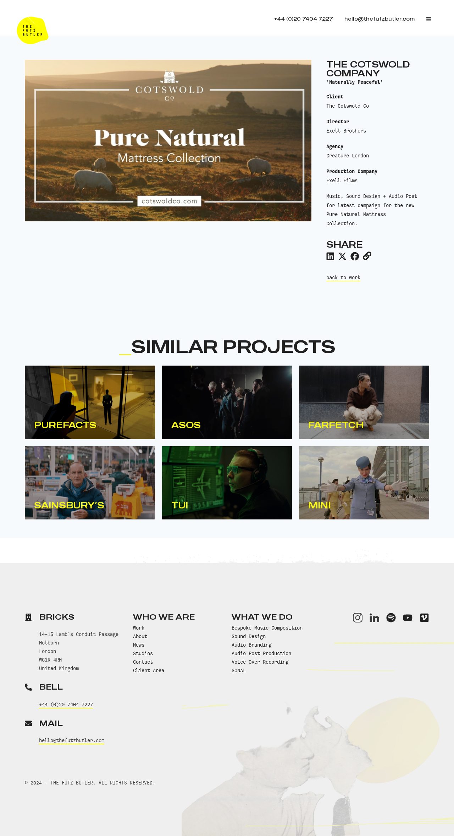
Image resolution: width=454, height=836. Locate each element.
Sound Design (249, 636)
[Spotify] (391, 617)
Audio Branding (251, 645)
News (138, 645)
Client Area (148, 670)
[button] (330, 256)
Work (138, 628)
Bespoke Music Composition (267, 628)
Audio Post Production (261, 653)
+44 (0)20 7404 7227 (66, 704)
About (140, 636)
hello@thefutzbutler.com (71, 740)
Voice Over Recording (260, 662)
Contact (143, 662)
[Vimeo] (424, 617)
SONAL (239, 670)
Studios (143, 653)
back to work (343, 277)
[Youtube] (408, 617)
